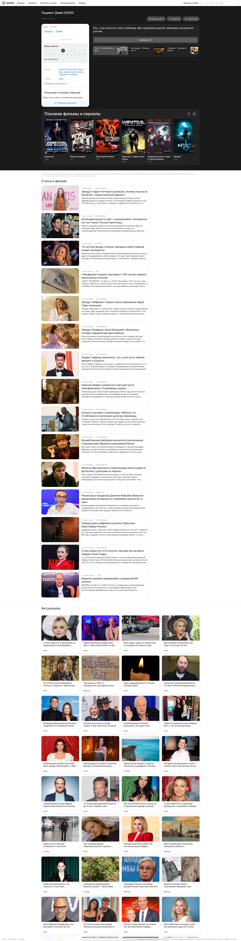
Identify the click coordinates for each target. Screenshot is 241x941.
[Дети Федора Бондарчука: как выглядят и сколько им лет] (60, 915)
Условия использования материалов (209, 939)
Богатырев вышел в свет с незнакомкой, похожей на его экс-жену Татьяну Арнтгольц (114, 221)
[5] (64, 54)
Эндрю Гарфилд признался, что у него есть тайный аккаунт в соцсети (113, 359)
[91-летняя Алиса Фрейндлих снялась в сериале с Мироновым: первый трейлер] (60, 674)
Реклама (21, 939)
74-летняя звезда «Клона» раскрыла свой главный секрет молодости (113, 248)
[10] (84, 54)
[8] (76, 54)
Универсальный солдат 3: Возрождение (159, 157)
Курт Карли (78, 69)
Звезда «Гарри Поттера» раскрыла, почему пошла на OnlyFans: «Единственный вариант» (114, 193)
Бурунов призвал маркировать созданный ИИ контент (110, 580)
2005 (45, 26)
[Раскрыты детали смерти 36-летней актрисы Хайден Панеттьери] (140, 835)
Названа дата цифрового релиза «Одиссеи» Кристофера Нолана (108, 525)
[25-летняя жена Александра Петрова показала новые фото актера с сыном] (100, 915)
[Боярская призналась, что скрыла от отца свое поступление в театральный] (60, 875)
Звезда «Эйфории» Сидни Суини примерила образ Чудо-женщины (113, 304)
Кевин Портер (65, 69)
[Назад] (189, 114)
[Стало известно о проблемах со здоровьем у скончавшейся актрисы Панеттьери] (60, 634)
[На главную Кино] (10, 3)
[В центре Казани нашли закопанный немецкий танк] (181, 875)
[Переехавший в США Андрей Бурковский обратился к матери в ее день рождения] (60, 795)
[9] (80, 54)
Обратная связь (230, 939)
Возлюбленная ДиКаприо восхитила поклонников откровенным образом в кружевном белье (112, 442)
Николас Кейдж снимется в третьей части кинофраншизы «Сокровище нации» (108, 387)
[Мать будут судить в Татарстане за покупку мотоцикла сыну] (140, 634)
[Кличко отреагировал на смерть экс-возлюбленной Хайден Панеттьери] (140, 915)
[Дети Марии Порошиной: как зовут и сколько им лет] (181, 634)
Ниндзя (177, 156)
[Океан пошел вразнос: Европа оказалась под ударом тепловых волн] (140, 755)
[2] (51, 54)
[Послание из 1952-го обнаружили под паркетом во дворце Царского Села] (100, 674)
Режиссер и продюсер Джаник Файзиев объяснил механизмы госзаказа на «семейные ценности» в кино (112, 499)
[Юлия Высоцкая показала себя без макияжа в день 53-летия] (181, 915)
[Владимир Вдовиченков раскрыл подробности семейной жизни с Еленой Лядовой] (60, 714)
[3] (55, 54)
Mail (4, 939)
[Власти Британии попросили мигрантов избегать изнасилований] (181, 835)
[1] (47, 54)
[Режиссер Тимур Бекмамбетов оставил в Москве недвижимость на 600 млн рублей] (181, 674)
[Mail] (4, 3)
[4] (59, 54)
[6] (68, 54)
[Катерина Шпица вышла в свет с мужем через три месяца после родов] (181, 755)
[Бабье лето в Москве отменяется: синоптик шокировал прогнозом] (60, 835)
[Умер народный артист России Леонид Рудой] (140, 674)
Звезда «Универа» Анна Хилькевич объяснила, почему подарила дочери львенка (110, 331)
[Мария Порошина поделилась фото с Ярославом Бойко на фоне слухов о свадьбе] (100, 634)
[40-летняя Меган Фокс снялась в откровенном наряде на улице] (140, 795)
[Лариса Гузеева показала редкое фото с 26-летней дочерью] (181, 714)
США (61, 79)
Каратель (49, 156)
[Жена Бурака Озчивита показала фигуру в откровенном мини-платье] (100, 755)
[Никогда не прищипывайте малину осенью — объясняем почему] (100, 875)
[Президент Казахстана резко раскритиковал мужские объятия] (140, 875)
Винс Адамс (64, 72)
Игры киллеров (77, 156)
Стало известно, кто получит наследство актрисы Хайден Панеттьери (113, 552)
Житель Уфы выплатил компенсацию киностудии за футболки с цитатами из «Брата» (114, 469)
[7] (72, 54)
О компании (12, 939)
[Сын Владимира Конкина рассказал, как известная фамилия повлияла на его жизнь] (140, 714)
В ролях (47, 69)
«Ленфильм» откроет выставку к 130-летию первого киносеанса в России (114, 276)
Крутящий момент (105, 156)
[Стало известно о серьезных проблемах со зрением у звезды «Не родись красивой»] (181, 795)
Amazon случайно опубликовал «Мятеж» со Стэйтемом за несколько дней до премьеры (109, 414)
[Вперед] (194, 114)
